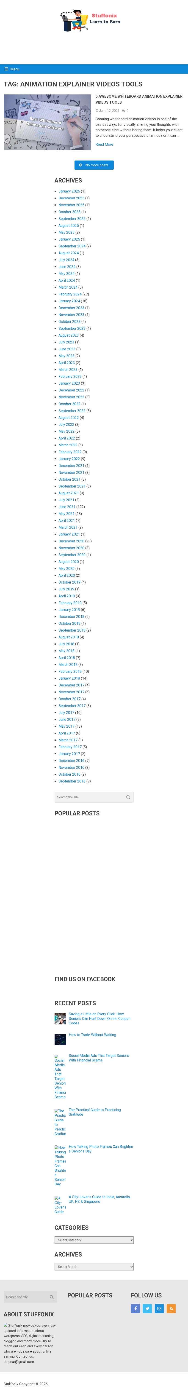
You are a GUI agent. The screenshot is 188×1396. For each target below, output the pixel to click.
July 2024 (66, 260)
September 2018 (72, 630)
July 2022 (66, 424)
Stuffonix (11, 1384)
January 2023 (69, 383)
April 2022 (66, 438)
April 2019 (66, 596)
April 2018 (66, 658)
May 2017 (66, 726)
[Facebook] (135, 1308)
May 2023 (66, 356)
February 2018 (70, 671)
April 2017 (66, 733)
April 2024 (66, 280)
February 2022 (70, 452)
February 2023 (70, 376)
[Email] (159, 1308)
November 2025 (71, 205)
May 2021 (66, 514)
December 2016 (71, 760)
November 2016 (71, 767)
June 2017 (66, 719)
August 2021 (68, 493)
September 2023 (72, 328)
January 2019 (69, 610)
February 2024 (70, 294)
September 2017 (72, 706)
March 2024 (67, 287)
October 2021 (69, 479)
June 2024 (66, 267)
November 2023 (71, 315)
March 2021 (67, 527)
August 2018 (68, 637)
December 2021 (71, 466)
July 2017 (66, 712)
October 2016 (69, 774)
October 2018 (69, 623)
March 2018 (67, 664)
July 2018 (66, 644)
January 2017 (69, 754)
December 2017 (71, 685)
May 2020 (66, 568)
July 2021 (66, 500)
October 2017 (69, 699)
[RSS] (171, 1308)
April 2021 (66, 520)
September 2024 (72, 246)
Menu (14, 69)
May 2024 (66, 273)
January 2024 (69, 301)
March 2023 (67, 369)
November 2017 (71, 692)
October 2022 (69, 404)
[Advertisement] (94, 47)
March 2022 (67, 445)
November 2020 (71, 548)
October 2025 (69, 212)
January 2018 (69, 678)
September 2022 (72, 411)
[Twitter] (147, 1308)
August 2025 (68, 225)
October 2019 (69, 582)
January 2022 (69, 459)
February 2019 (70, 603)
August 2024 (68, 253)
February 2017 (70, 747)
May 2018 (66, 651)
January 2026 (69, 191)
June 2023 (66, 349)
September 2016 (72, 781)
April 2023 (66, 363)
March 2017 (67, 740)
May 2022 (66, 431)
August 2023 (68, 335)
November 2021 (71, 472)
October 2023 (69, 321)
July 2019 (66, 589)
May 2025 (66, 232)
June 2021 (66, 507)
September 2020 (72, 555)
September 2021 (72, 486)
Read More (104, 144)
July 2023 (66, 342)
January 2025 (69, 239)
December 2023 (71, 308)
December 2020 (71, 541)
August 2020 (68, 562)
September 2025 (72, 219)
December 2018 (71, 616)
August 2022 (68, 417)
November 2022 (71, 397)
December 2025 (71, 198)
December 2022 (71, 390)
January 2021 (69, 534)
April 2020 (66, 575)
